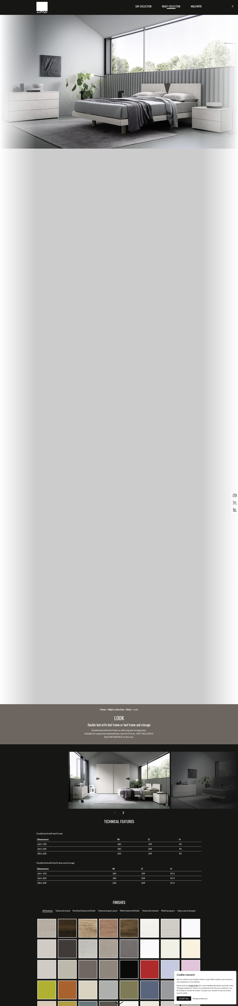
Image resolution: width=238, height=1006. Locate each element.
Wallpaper (196, 6)
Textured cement (150, 910)
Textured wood (62, 910)
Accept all (184, 999)
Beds (128, 709)
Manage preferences (200, 999)
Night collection (171, 6)
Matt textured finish (129, 910)
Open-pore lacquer (186, 910)
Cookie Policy (193, 986)
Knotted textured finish (84, 910)
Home (103, 709)
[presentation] (115, 812)
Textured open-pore (107, 910)
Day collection (143, 6)
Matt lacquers (168, 910)
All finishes (47, 910)
